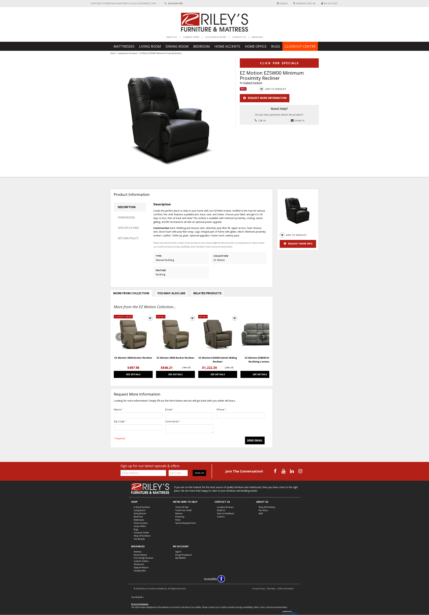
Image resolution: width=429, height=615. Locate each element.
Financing (257, 37)
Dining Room (177, 46)
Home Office (255, 46)
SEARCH (284, 3)
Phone (221, 409)
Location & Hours (215, 37)
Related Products (207, 293)
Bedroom (201, 46)
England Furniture (252, 82)
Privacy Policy (258, 588)
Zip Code (120, 421)
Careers (221, 516)
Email (169, 409)
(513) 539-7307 (175, 3)
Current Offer (191, 37)
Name (118, 409)
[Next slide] (263, 337)
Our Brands (139, 539)
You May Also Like (171, 293)
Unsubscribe (140, 570)
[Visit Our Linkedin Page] (292, 471)
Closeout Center (300, 46)
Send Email (255, 440)
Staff (261, 513)
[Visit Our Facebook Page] (275, 471)
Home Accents (227, 46)
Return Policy (128, 238)
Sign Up (199, 472)
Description (127, 207)
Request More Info (300, 243)
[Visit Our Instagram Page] (300, 471)
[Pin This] (243, 89)
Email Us (299, 120)
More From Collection (131, 293)
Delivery (137, 551)
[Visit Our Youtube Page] (284, 471)
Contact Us (239, 37)
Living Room (150, 46)
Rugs (275, 46)
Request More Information (267, 98)
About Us (171, 37)
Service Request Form (185, 523)
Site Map (271, 588)
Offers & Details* (286, 588)
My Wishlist (180, 557)
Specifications (128, 228)
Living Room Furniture (127, 53)
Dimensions (126, 217)
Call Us (262, 120)
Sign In (178, 551)
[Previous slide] (119, 337)
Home (112, 53)
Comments (172, 421)
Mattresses (124, 46)
